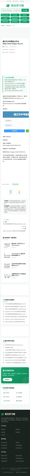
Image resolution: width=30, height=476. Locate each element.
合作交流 (3, 435)
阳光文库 (8, 25)
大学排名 (5, 18)
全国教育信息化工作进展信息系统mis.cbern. (19, 274)
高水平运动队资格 (20, 461)
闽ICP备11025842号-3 (8, 472)
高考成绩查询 (15, 18)
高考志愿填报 (5, 21)
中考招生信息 (19, 448)
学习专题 (15, 15)
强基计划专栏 (4, 455)
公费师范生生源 (19, 458)
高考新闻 (25, 15)
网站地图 (3, 432)
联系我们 (3, 429)
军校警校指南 (4, 461)
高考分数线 (24, 18)
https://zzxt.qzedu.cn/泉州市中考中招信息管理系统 (15, 231)
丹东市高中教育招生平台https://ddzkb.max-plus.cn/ (15, 224)
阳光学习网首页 (5, 15)
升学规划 (16, 1)
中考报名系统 (15, 184)
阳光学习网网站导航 (22, 472)
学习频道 (9, 1)
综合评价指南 (19, 455)
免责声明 (18, 429)
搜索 (25, 10)
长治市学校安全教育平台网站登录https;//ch (19, 264)
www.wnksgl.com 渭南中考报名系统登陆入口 (18, 254)
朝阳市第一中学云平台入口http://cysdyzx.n (18, 244)
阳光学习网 (17, 5)
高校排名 (18, 442)
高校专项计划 (4, 458)
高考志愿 (22, 1)
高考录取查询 (15, 21)
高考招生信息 (4, 442)
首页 (4, 25)
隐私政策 (18, 432)
